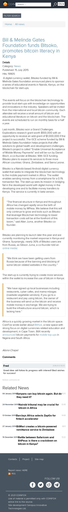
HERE (25, 470)
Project (25, 459)
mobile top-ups (48, 334)
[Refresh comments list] (16, 357)
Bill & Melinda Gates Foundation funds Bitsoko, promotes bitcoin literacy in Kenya (31, 48)
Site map (39, 459)
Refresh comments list (10, 380)
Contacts (12, 459)
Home (8, 24)
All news (19, 24)
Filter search (12, 15)
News (17, 66)
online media (9, 248)
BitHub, (38, 325)
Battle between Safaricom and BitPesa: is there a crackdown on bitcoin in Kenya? (37, 440)
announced (9, 334)
